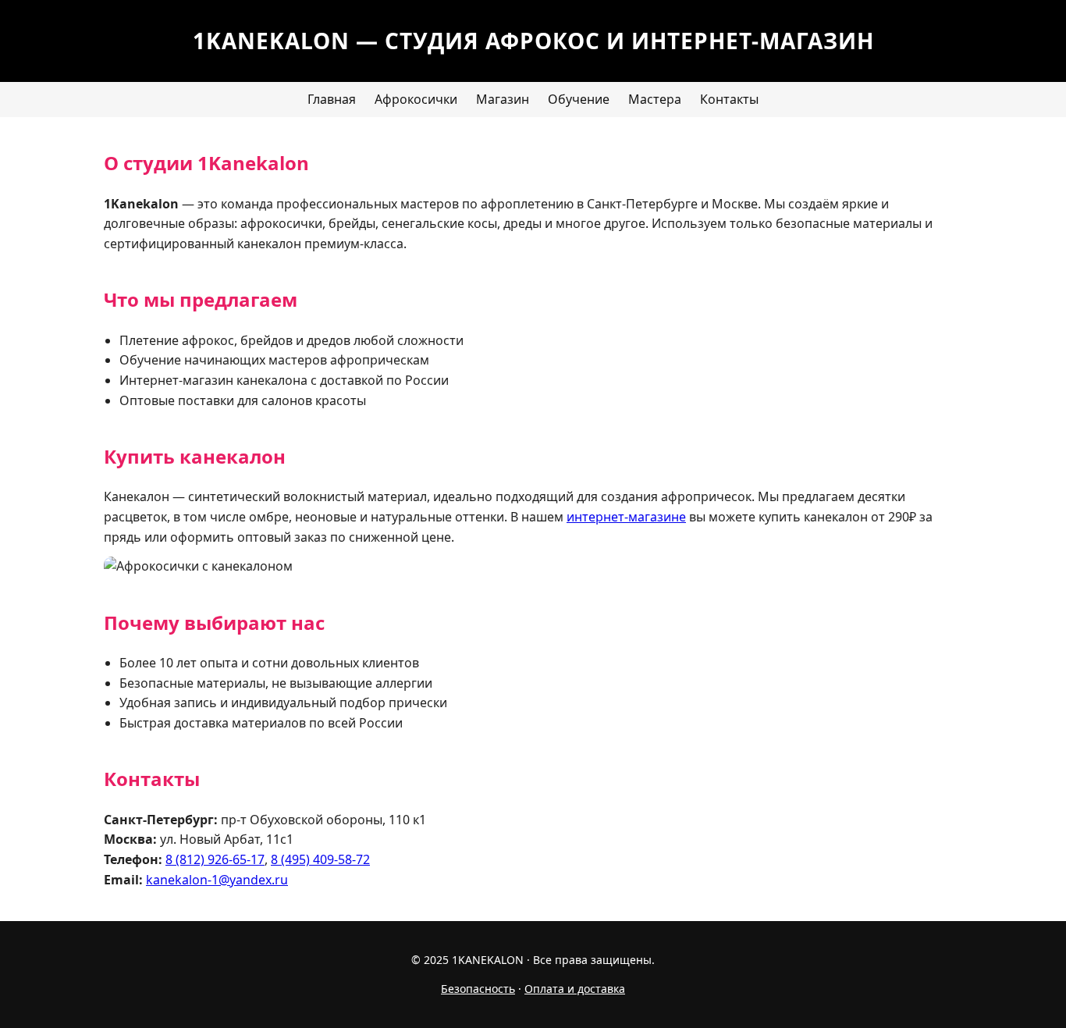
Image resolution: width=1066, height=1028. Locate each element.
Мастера (654, 99)
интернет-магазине (626, 516)
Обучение (578, 99)
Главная (331, 99)
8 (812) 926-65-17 (215, 859)
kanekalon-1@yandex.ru (217, 879)
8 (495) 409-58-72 (320, 859)
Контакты (729, 99)
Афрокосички (416, 99)
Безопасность (478, 988)
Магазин (502, 99)
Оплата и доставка (574, 988)
